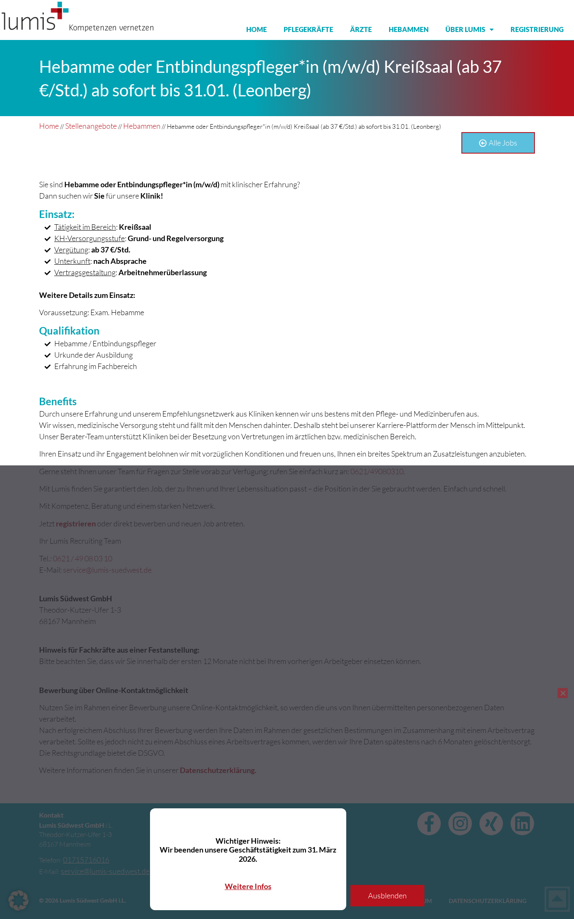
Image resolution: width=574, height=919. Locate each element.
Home (49, 125)
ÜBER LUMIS (465, 29)
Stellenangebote (91, 125)
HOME (256, 29)
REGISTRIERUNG (537, 29)
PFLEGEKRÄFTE (308, 29)
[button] (18, 900)
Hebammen (142, 125)
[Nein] (563, 693)
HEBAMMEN (409, 29)
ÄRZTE (361, 29)
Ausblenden (387, 895)
